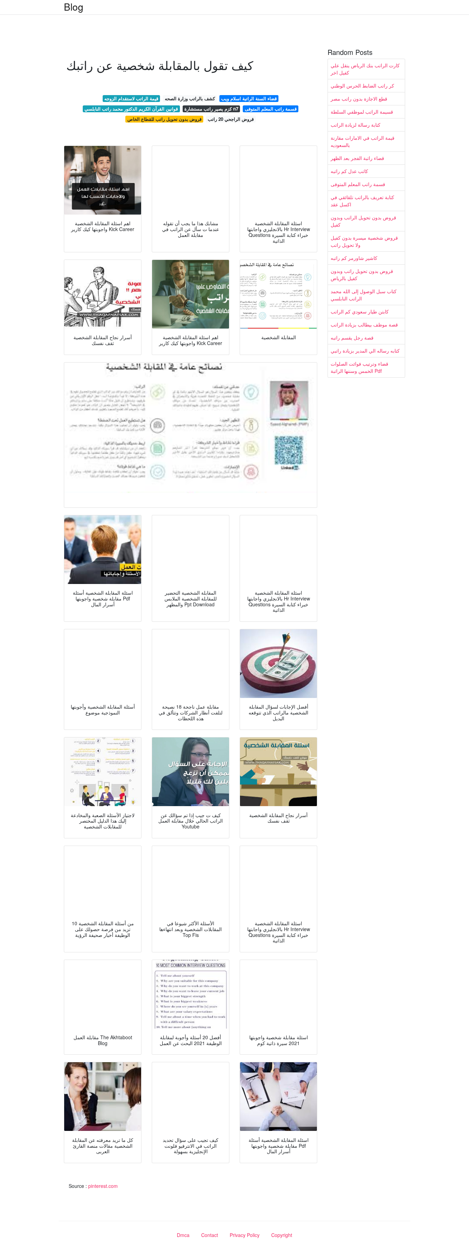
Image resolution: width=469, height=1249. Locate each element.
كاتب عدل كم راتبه (349, 171)
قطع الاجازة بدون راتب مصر (359, 98)
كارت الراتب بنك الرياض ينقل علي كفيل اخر (365, 69)
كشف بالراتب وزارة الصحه (190, 98)
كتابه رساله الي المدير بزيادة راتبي (365, 350)
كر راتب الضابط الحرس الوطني (362, 85)
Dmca (183, 1234)
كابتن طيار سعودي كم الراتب (360, 311)
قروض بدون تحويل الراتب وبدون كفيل (363, 221)
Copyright (281, 1234)
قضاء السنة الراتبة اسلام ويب (249, 98)
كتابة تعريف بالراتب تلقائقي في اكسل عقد (362, 201)
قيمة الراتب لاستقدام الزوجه (131, 98)
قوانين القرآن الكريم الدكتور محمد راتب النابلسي (131, 108)
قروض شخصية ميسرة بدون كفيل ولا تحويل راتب (364, 241)
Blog (73, 6)
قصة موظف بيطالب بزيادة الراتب (364, 324)
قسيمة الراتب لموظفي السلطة (362, 111)
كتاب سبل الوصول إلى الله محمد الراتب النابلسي (364, 295)
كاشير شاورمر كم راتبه (354, 257)
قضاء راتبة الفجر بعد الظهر (357, 157)
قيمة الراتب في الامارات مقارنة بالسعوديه (362, 141)
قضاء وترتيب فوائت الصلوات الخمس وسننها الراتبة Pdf (359, 367)
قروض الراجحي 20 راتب (231, 119)
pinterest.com (103, 1185)
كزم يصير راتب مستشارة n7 (211, 108)
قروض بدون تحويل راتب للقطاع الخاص (164, 119)
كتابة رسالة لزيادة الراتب (355, 124)
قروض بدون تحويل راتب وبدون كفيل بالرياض (362, 274)
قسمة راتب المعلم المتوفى (271, 108)
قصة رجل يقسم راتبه (352, 337)
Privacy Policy (245, 1234)
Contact (209, 1234)
